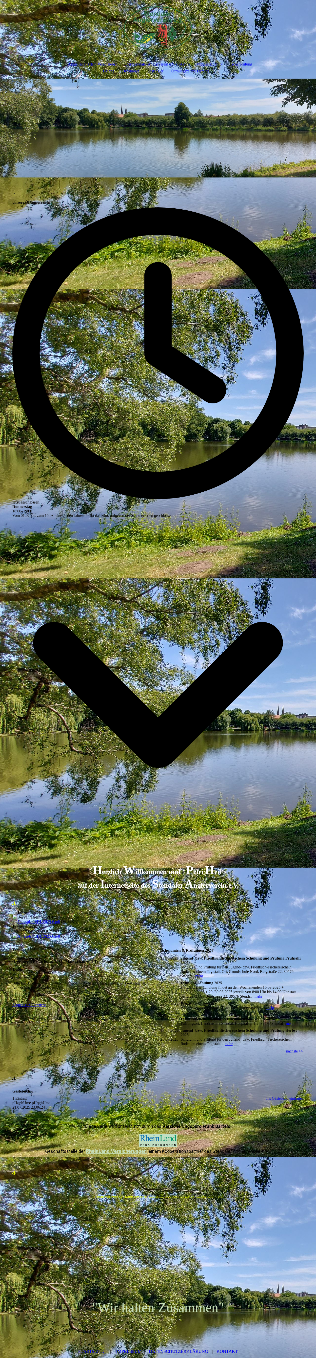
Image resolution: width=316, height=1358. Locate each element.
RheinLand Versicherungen (116, 1151)
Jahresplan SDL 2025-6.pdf (38, 922)
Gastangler (155, 71)
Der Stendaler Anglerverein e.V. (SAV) (155, 64)
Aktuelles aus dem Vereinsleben (93, 64)
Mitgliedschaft (207, 64)
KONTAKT (227, 1351)
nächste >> (294, 1051)
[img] (158, 26)
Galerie (108, 71)
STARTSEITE (91, 1351)
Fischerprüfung (240, 64)
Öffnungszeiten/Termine (190, 71)
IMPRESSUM (129, 1351)
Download (130, 71)
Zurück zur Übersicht (29, 1005)
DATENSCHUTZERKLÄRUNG (178, 1351)
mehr (199, 976)
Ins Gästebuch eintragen (285, 1098)
